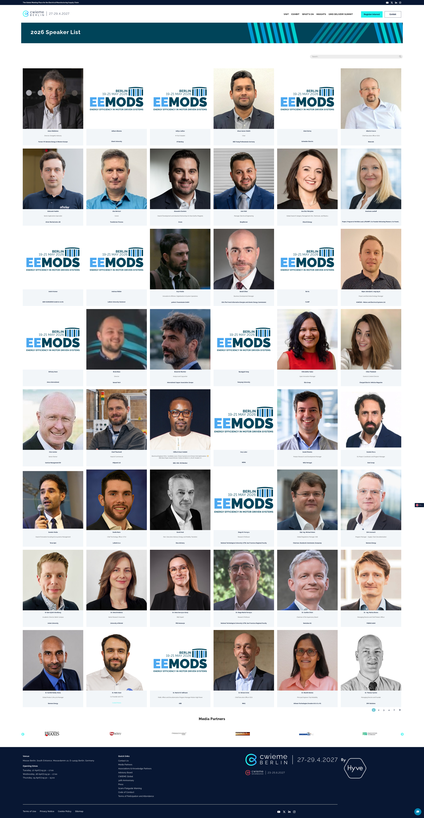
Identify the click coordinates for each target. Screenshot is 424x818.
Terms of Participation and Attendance (136, 796)
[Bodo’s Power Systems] (51, 734)
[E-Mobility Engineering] (306, 733)
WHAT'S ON (308, 14)
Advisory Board (125, 772)
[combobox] (419, 505)
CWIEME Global (125, 776)
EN (420, 505)
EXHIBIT (295, 14)
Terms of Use (29, 811)
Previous (22, 734)
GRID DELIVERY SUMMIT (341, 14)
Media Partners (125, 764)
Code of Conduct (126, 792)
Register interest (372, 14)
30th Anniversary (126, 780)
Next (402, 734)
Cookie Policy (64, 811)
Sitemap (79, 811)
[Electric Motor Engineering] (179, 734)
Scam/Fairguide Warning (130, 788)
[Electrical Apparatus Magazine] (370, 734)
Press (120, 784)
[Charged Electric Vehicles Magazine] (115, 734)
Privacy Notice (47, 811)
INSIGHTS (321, 14)
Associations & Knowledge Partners (134, 768)
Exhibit (393, 14)
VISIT (286, 14)
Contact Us (123, 761)
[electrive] (243, 734)
